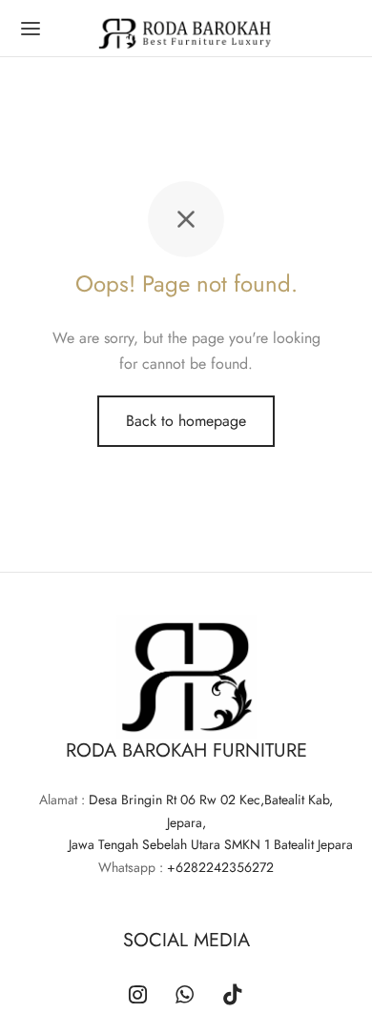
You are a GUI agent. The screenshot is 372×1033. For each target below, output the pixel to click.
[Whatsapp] (184, 996)
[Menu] (30, 28)
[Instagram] (137, 996)
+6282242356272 (220, 867)
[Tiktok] (233, 996)
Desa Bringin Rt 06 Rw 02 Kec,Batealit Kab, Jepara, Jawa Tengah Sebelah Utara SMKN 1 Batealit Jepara (186, 822)
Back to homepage (186, 421)
